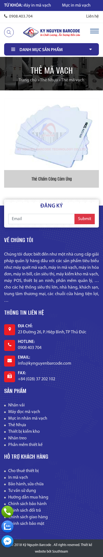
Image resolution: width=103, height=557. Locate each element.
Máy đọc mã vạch (24, 412)
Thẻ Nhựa (49, 80)
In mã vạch (18, 477)
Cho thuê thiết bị (23, 471)
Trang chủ (28, 80)
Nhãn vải (16, 405)
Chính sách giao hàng (28, 517)
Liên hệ (92, 17)
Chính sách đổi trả (24, 510)
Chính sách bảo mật (26, 524)
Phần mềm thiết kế (25, 445)
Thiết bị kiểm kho (24, 431)
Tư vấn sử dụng (22, 491)
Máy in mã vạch (30, 5)
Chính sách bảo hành (27, 504)
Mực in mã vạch (69, 5)
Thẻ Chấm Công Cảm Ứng (51, 179)
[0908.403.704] (7, 512)
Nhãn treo (17, 438)
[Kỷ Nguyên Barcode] (51, 32)
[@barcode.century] (7, 541)
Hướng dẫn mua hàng (28, 497)
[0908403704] (7, 526)
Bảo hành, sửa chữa (26, 484)
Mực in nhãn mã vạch (27, 418)
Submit (84, 219)
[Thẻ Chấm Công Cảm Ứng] (51, 134)
